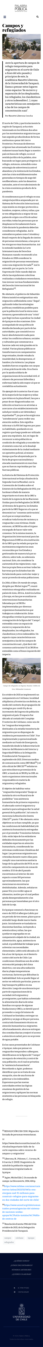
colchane (19, 1238)
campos (7, 1238)
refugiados (9, 1242)
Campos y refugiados (14, 27)
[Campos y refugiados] (21, 46)
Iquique (31, 1238)
